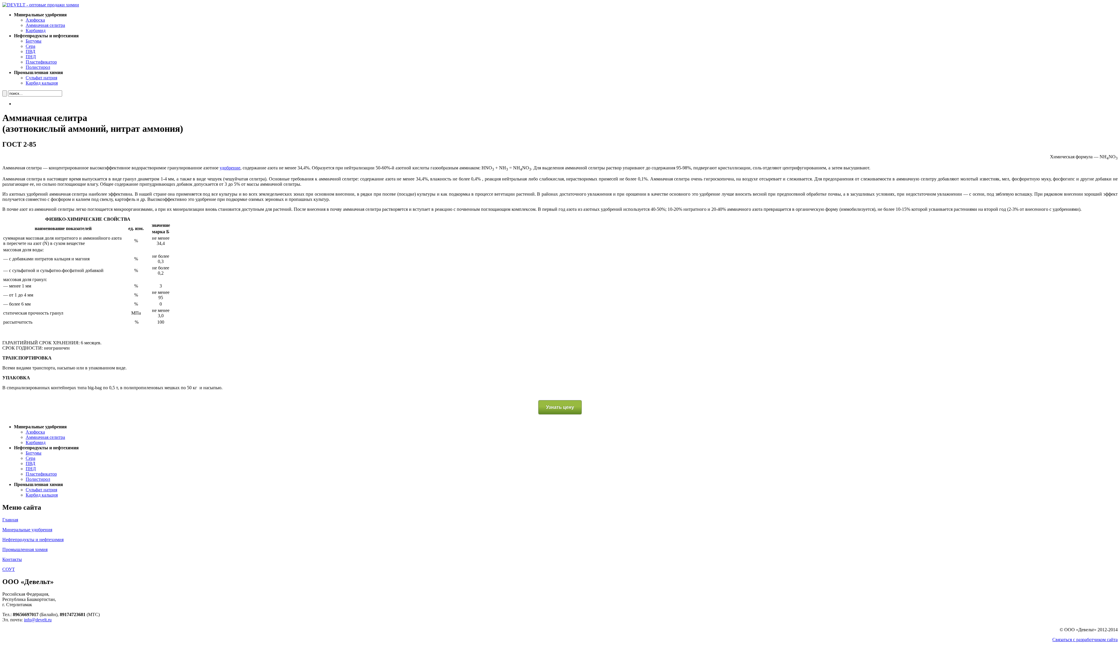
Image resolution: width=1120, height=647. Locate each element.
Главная (10, 519)
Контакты (12, 559)
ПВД (30, 51)
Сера (30, 46)
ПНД (31, 56)
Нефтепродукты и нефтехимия (33, 539)
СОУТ (8, 569)
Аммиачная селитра (45, 25)
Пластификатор (41, 61)
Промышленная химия (25, 549)
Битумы (33, 40)
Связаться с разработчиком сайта (1085, 639)
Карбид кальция (42, 82)
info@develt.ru (38, 619)
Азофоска (35, 19)
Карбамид (36, 30)
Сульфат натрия (41, 77)
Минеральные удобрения (27, 529)
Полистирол (38, 67)
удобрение (230, 167)
